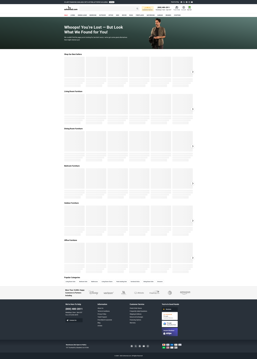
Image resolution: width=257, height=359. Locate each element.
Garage (160, 15)
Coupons (177, 15)
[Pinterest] (187, 2)
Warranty (133, 323)
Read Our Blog (175, 2)
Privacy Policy (102, 314)
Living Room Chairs (107, 281)
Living (72, 15)
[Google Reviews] (170, 316)
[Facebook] (181, 2)
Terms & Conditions (104, 311)
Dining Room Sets (148, 281)
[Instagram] (189, 2)
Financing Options (135, 320)
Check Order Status (136, 308)
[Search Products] (137, 8)
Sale (66, 15)
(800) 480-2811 (74, 309)
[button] (109, 8)
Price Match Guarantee (105, 320)
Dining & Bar (82, 15)
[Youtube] (192, 2)
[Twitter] (184, 2)
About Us (100, 308)
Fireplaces (140, 15)
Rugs (131, 15)
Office (111, 15)
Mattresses (94, 281)
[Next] (193, 72)
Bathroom (151, 15)
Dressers (160, 281)
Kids (117, 15)
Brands (168, 15)
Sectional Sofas (135, 281)
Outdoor (102, 15)
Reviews (168, 309)
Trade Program (102, 317)
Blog (99, 323)
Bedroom (93, 15)
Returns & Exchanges (136, 317)
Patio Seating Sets (121, 281)
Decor (124, 15)
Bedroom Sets (83, 281)
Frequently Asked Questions (138, 311)
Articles (100, 325)
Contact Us (72, 320)
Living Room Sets (70, 281)
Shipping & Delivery (135, 314)
